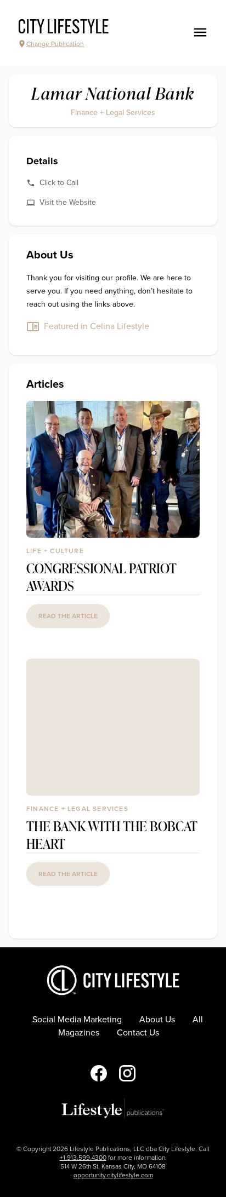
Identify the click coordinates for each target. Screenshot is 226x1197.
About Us (157, 1019)
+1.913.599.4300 (83, 1157)
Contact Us (138, 1032)
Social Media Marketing (77, 1019)
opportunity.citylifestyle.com (113, 1175)
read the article (68, 616)
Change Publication (55, 44)
